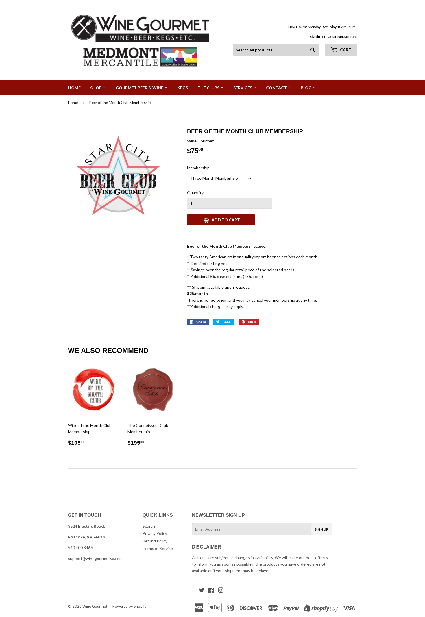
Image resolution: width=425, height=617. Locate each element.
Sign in (315, 36)
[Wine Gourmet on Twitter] (201, 590)
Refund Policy (155, 540)
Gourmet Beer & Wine (140, 87)
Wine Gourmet (94, 606)
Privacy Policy (155, 533)
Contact (277, 87)
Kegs (182, 87)
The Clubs (208, 87)
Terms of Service (158, 548)
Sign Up (321, 529)
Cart (345, 49)
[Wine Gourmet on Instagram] (221, 590)
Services (243, 87)
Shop (96, 87)
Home (74, 87)
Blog (307, 87)
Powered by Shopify (129, 606)
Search (149, 526)
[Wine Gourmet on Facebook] (211, 590)
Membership (198, 167)
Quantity (195, 192)
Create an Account (342, 36)
